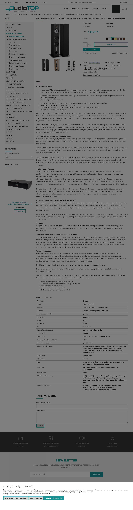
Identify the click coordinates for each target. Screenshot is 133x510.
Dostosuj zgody (36, 498)
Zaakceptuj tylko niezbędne (15, 498)
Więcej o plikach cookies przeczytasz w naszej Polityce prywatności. (26, 494)
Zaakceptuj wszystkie (54, 498)
